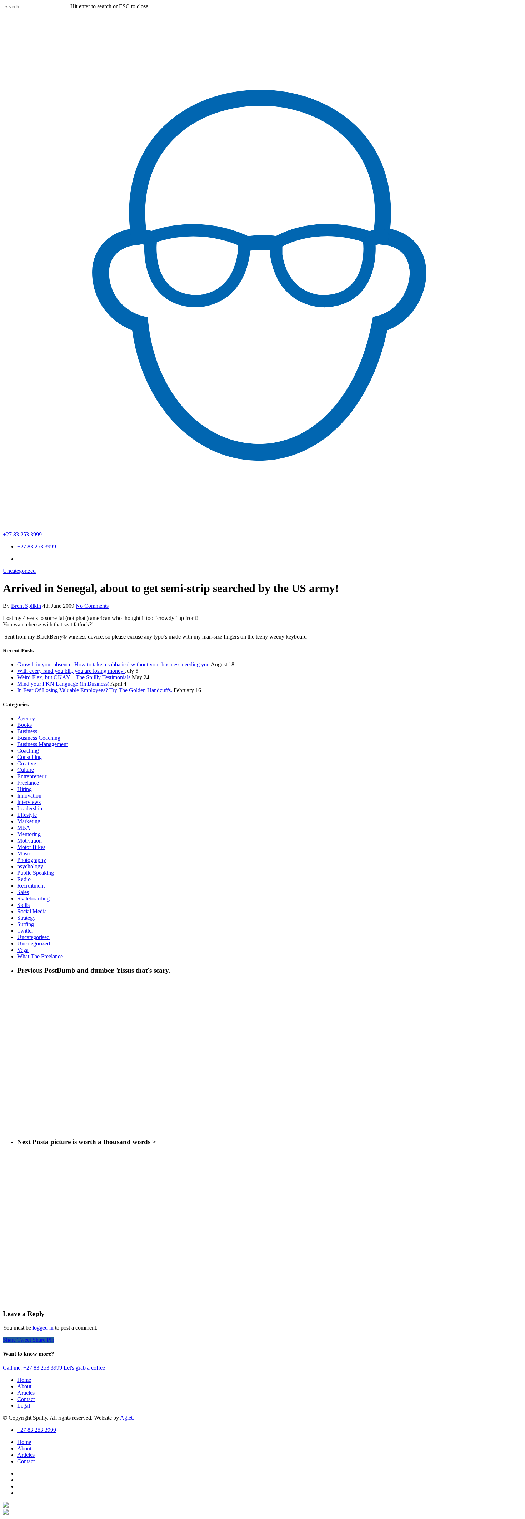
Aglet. (127, 1418)
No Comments (92, 606)
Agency (26, 718)
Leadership (29, 808)
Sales (23, 892)
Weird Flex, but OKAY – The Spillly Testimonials (74, 677)
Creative (26, 763)
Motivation (29, 841)
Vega (23, 950)
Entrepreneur (31, 776)
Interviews (29, 802)
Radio (24, 879)
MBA (23, 828)
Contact (26, 1399)
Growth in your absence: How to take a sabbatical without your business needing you (114, 664)
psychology (30, 866)
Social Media (32, 911)
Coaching (28, 751)
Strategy (26, 918)
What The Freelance (40, 956)
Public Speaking (35, 873)
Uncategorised (33, 937)
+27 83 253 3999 (22, 534)
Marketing (28, 821)
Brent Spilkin (26, 606)
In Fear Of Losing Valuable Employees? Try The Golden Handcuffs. (95, 690)
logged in (43, 1328)
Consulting (29, 757)
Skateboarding (33, 898)
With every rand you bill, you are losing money (71, 671)
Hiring (24, 789)
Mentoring (29, 834)
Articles (26, 1393)
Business (27, 731)
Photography (31, 860)
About (24, 1386)
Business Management (42, 744)
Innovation (29, 796)
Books (24, 725)
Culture (25, 770)
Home (24, 1380)
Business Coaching (38, 738)
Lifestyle (27, 815)
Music (24, 853)
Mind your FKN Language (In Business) (63, 684)
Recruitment (31, 886)
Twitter (25, 931)
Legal (23, 1406)
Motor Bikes (31, 847)
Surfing (25, 924)
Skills (23, 905)
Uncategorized (19, 571)
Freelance (28, 783)
